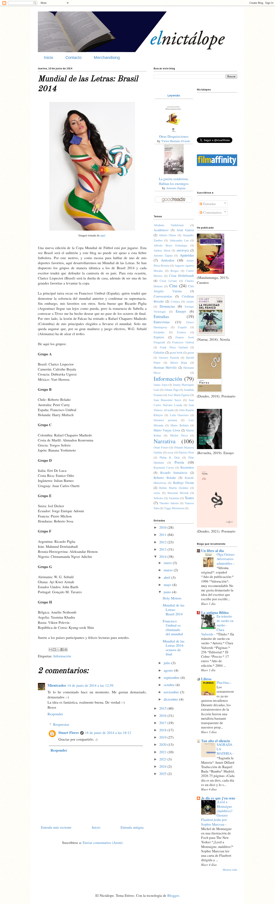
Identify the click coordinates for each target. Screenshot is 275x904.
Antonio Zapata (176, 188)
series (157, 493)
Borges (175, 271)
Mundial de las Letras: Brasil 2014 (173, 609)
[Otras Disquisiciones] (174, 132)
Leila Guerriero (179, 415)
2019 (163, 737)
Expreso (159, 337)
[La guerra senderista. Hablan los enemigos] (174, 172)
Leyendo (173, 95)
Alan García (185, 230)
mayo (168, 584)
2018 (163, 730)
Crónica (175, 301)
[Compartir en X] (58, 649)
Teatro (189, 497)
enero (168, 562)
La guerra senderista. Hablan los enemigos (174, 181)
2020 (163, 744)
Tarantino (174, 498)
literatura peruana (165, 420)
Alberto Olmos (167, 235)
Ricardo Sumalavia (173, 472)
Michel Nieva (179, 435)
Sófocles (158, 498)
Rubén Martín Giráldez (173, 488)
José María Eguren (178, 395)
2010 (163, 527)
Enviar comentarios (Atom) (103, 842)
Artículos (167, 260)
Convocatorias (163, 296)
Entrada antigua (132, 827)
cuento (190, 301)
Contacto (73, 57)
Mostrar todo (230, 869)
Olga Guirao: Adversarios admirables (226, 558)
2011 (163, 534)
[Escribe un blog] (54, 649)
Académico (161, 230)
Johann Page (171, 390)
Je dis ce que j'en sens (218, 798)
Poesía (179, 462)
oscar (170, 452)
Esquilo (182, 327)
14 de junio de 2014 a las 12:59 (90, 685)
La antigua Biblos (215, 612)
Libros (206, 678)
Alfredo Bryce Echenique (170, 245)
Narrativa (165, 441)
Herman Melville (165, 367)
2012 (163, 542)
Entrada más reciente (56, 827)
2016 (163, 715)
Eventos (181, 332)
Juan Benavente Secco (167, 400)
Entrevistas (162, 321)
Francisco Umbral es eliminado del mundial (173, 627)
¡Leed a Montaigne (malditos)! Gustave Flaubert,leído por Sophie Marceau (217, 812)
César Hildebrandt (181, 275)
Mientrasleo (57, 685)
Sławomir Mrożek (178, 493)
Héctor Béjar (178, 362)
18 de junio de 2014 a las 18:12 (108, 732)
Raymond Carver (164, 467)
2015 (163, 708)
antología (183, 250)
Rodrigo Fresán (183, 482)
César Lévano (168, 281)
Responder (55, 713)
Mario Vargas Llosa (167, 430)
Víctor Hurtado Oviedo (175, 141)
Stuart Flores (68, 732)
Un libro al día (212, 550)
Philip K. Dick (170, 457)
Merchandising (107, 57)
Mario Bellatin (180, 425)
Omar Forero (161, 447)
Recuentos (187, 467)
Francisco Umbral (183, 342)
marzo (169, 569)
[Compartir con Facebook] (62, 649)
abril (167, 577)
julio (167, 662)
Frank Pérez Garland (174, 347)
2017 (163, 722)
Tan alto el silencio (215, 740)
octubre (170, 684)
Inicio (48, 57)
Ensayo (181, 311)
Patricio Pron (186, 452)
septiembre (172, 677)
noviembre (172, 692)
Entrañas (161, 316)
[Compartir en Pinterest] (66, 649)
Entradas (209, 203)
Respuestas (61, 724)
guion (190, 352)
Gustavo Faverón (169, 357)
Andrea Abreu (162, 250)
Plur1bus (223, 682)
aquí (102, 235)
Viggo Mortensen (174, 508)
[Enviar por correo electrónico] (51, 649)
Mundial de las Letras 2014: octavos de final (173, 648)
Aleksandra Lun (179, 240)
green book (176, 352)
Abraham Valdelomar (169, 225)
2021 (163, 751)
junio (168, 591)
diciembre (171, 699)
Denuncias (167, 306)
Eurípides (159, 332)
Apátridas (187, 255)
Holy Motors (172, 598)
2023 (163, 759)
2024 (163, 766)
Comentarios (212, 212)
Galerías (159, 352)
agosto (169, 670)
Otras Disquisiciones (174, 136)
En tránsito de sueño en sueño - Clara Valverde (217, 625)
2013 (163, 549)
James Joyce (161, 385)
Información (62, 656)
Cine (173, 285)
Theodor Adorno (169, 503)
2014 (163, 556)
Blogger (173, 895)
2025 (163, 773)
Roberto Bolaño (165, 477)
